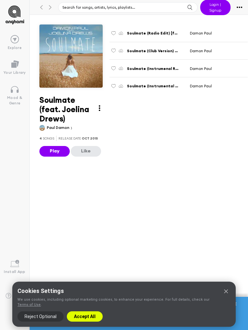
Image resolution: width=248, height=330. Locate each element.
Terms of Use (29, 305)
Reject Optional (41, 316)
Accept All (85, 316)
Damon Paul (201, 33)
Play (54, 151)
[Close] (226, 291)
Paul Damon (58, 127)
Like (86, 151)
